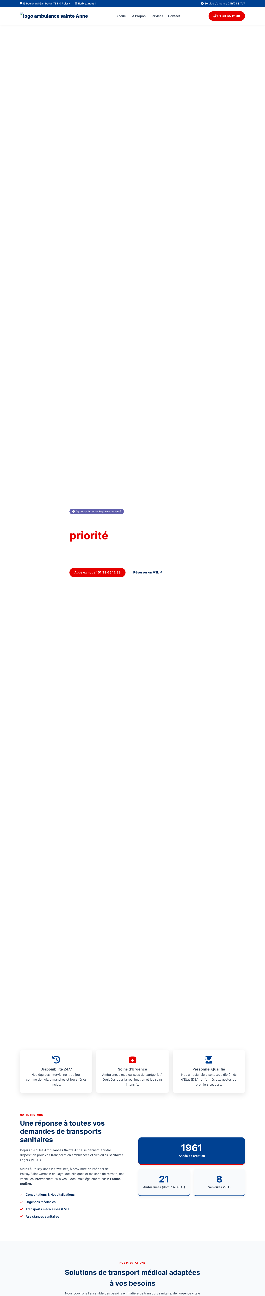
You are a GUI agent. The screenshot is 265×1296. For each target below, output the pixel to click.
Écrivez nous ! (87, 3)
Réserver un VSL (146, 572)
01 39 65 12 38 (228, 16)
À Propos (139, 16)
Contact (174, 16)
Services (157, 16)
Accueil (121, 16)
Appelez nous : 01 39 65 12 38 (97, 572)
